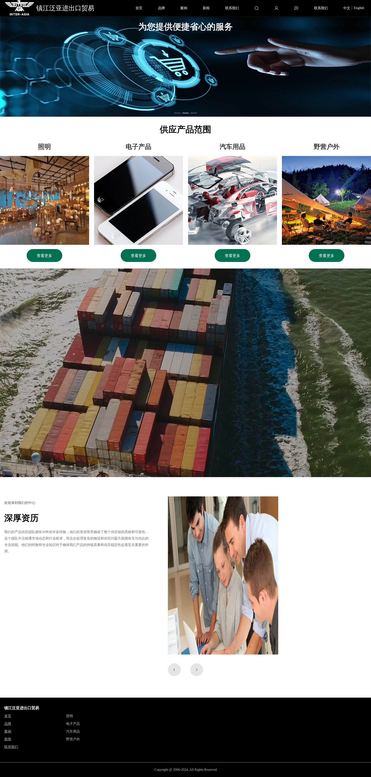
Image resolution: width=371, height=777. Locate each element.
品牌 (161, 8)
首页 (138, 8)
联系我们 (232, 8)
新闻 (206, 8)
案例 (183, 8)
